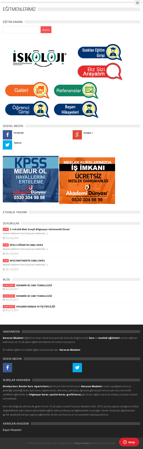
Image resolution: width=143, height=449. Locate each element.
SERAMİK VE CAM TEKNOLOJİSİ (28, 285)
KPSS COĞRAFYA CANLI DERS (23, 245)
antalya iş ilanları (120, 394)
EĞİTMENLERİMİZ (19, 9)
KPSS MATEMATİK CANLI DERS (24, 260)
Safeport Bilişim (82, 443)
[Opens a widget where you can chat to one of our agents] (129, 442)
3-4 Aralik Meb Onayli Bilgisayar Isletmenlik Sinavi (37, 229)
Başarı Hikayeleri (12, 430)
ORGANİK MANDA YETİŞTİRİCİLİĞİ (29, 306)
